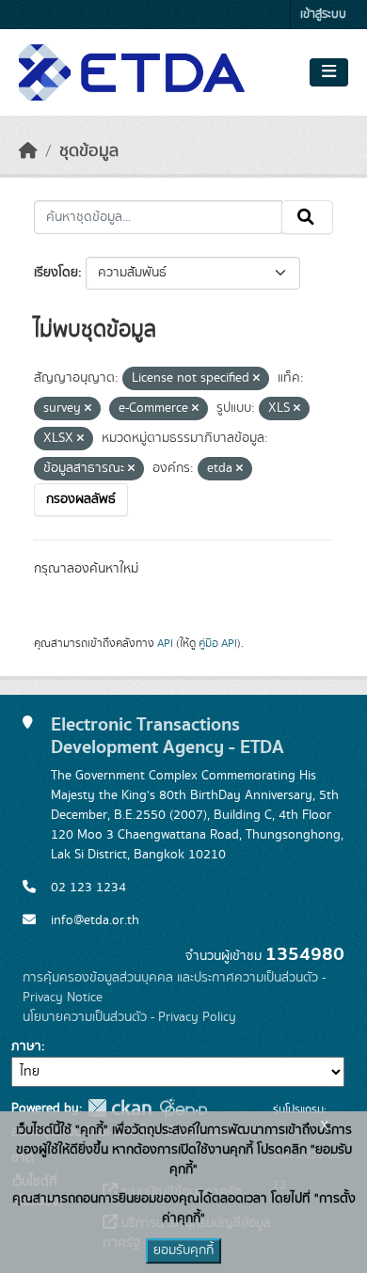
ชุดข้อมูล (89, 151)
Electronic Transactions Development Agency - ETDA (167, 736)
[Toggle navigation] (329, 72)
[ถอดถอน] (256, 378)
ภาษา (26, 1046)
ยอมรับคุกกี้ (183, 1250)
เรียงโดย (56, 272)
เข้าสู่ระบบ (323, 15)
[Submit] (307, 217)
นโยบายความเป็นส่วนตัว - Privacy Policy (129, 1017)
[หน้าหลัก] (28, 151)
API (165, 643)
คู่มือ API (218, 643)
